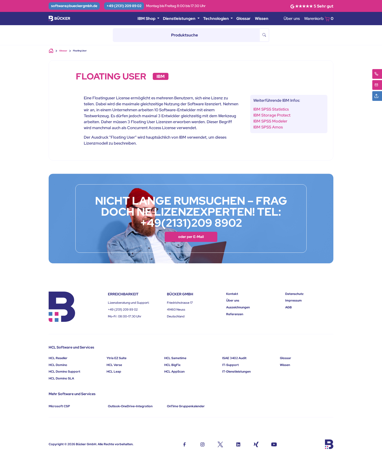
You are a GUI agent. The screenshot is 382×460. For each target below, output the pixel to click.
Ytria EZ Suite (116, 358)
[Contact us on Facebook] (184, 444)
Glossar (243, 18)
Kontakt (232, 294)
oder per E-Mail (191, 236)
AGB (288, 307)
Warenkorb (318, 18)
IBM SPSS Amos (268, 127)
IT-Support (230, 365)
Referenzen (234, 314)
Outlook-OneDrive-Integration (130, 406)
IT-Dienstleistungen (236, 371)
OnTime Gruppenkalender (186, 406)
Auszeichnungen (238, 307)
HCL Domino (58, 365)
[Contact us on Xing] (256, 444)
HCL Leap (114, 371)
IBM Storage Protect (271, 115)
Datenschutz (294, 294)
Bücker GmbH (86, 444)
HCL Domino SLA (61, 378)
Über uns (292, 18)
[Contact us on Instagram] (202, 444)
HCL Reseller (58, 358)
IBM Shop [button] (147, 18)
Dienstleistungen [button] (179, 18)
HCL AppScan (174, 371)
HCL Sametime (175, 358)
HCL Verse (114, 365)
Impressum (293, 300)
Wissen (261, 18)
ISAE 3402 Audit (234, 358)
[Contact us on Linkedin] (238, 444)
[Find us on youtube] (274, 444)
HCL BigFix (172, 365)
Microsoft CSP (59, 406)
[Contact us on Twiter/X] (220, 444)
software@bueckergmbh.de (74, 6)
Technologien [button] (216, 18)
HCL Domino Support (64, 371)
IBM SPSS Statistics (271, 109)
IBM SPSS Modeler (270, 121)
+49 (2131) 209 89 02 (124, 6)
